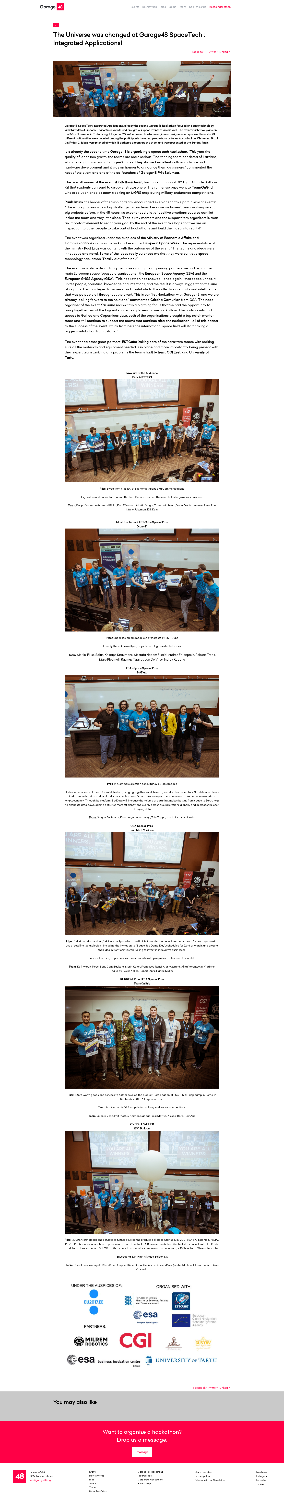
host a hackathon (220, 7)
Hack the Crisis (197, 7)
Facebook (198, 52)
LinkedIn (224, 52)
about (172, 7)
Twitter (211, 52)
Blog (163, 7)
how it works (149, 7)
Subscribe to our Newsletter (210, 1480)
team (183, 7)
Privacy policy (202, 1476)
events (135, 7)
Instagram (262, 1476)
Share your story (204, 1472)
